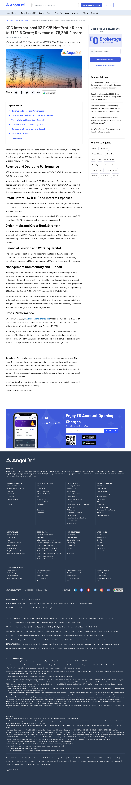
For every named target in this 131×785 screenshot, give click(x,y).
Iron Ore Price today (87, 640)
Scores (63, 758)
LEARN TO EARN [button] (12, 532)
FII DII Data (70, 553)
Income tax (100, 512)
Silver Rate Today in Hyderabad (28, 635)
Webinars (10, 502)
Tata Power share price (44, 581)
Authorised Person (103, 515)
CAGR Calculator (72, 496)
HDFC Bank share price (44, 570)
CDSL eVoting (104, 761)
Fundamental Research (14, 543)
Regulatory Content (28, 758)
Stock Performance (20, 133)
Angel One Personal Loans (47, 761)
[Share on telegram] (16, 92)
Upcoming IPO (41, 499)
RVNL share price (42, 575)
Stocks (39, 486)
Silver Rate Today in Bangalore (51, 635)
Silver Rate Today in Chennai (73, 635)
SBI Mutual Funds (46, 644)
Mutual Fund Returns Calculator (76, 518)
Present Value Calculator (74, 512)
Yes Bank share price (13, 581)
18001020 (30, 590)
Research (95, 175)
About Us (10, 491)
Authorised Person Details (45, 556)
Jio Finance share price (104, 578)
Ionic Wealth (36, 599)
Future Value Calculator (74, 502)
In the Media (10, 496)
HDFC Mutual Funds (76, 644)
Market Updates (97, 165)
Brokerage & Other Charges (15, 488)
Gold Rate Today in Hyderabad (87, 631)
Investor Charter (64, 761)
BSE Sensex (80, 618)
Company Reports (12, 548)
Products (58, 13)
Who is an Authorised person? (46, 540)
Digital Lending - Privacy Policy (27, 761)
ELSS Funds (33, 648)
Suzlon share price (12, 573)
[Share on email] (38, 92)
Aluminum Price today (41, 640)
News (49, 13)
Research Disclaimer (13, 758)
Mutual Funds (109, 165)
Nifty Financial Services (40, 618)
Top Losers (70, 551)
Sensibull (19, 608)
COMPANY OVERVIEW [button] (14, 483)
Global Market (110, 154)
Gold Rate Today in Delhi (46, 631)
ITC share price (101, 575)
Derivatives (100, 504)
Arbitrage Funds (69, 648)
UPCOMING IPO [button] (102, 532)
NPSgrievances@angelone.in (14, 741)
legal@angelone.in (58, 746)
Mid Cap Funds (91, 648)
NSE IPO (99, 535)
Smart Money (11, 537)
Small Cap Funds (56, 648)
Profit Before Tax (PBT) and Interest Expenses (32, 115)
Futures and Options (43, 502)
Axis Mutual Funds (61, 644)
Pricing (85, 13)
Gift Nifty (110, 618)
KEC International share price (37, 318)
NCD (38, 515)
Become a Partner (72, 13)
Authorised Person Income (45, 545)
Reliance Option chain (75, 627)
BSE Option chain (92, 627)
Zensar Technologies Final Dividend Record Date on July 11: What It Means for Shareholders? (106, 120)
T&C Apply (115, 758)
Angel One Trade (34, 603)
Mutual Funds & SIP (28, 13)
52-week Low (71, 545)
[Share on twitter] (27, 92)
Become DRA (41, 537)
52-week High (71, 543)
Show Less (17, 138)
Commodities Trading (103, 507)
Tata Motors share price (14, 578)
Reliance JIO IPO (102, 537)
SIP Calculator (71, 491)
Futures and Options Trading (106, 510)
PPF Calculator (72, 521)
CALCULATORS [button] (72, 483)
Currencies (40, 510)
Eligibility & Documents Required (47, 548)
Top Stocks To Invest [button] (15, 567)
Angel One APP (22, 603)
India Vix (101, 618)
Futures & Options (97, 154)
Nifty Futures (19, 622)
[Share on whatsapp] (22, 92)
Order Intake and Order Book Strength (27, 120)
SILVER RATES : (11, 635)
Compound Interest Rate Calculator (78, 504)
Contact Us (10, 494)
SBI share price (41, 578)
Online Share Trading (103, 494)
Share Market (105, 175)
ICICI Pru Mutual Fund (92, 644)
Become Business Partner (45, 535)
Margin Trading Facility (61, 603)
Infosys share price (102, 573)
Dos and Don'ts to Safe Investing (48, 758)
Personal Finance (97, 170)
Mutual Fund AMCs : (13, 644)
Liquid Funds (44, 648)
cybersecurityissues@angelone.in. (64, 744)
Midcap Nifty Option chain (57, 627)
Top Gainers (70, 548)
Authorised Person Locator (45, 559)
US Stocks (40, 504)
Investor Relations (12, 499)
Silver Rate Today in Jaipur (95, 635)
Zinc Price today (57, 640)
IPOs (99, 159)
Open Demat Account (91, 5)
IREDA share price (12, 575)
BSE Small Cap (91, 618)
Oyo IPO (99, 540)
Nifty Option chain (21, 627)
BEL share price (72, 581)
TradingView (50, 608)
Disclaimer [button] (10, 716)
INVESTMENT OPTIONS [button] (45, 483)
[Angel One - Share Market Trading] (15, 5)
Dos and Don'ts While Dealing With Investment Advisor (86, 758)
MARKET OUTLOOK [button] (73, 532)
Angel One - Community (14, 551)
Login (108, 5)
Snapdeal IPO (101, 551)
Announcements (72, 537)
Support (94, 13)
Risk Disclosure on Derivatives (25, 764)
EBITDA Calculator (72, 515)
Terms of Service (55, 750)
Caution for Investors (44, 764)
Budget (94, 148)
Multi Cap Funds (104, 648)
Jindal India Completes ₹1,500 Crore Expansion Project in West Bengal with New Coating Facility (106, 96)
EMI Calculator (71, 523)
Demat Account (102, 488)
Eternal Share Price (73, 578)
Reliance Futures (64, 622)
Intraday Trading (102, 496)
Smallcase (27, 608)
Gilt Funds (80, 648)
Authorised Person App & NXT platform (49, 553)
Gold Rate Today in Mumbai (26, 631)
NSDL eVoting (115, 761)
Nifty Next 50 (54, 618)
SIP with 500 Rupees (43, 494)
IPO (98, 502)
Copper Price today (25, 640)
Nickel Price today (71, 640)
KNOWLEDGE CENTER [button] (104, 483)
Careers (9, 504)
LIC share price (101, 581)
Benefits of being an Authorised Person (49, 543)
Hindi (93, 159)
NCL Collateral (93, 761)
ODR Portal (9, 764)
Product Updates (111, 170)
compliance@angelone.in (56, 739)
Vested (41, 608)
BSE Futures (76, 622)
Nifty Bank (25, 618)
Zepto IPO (100, 545)
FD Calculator (71, 507)
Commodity (40, 512)
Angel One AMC (25, 599)
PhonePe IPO (101, 548)
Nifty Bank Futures (33, 622)
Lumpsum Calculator (73, 494)
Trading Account (102, 491)
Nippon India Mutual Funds (111, 644)
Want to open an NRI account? (105, 65)
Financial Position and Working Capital (28, 124)
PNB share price (72, 575)
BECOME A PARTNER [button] (44, 532)
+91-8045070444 (39, 744)
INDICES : (9, 618)
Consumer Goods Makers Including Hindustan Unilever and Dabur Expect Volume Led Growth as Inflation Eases (105, 108)
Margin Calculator (72, 488)
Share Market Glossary (74, 540)
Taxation (115, 175)
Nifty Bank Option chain (38, 627)
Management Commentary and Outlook (28, 129)
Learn (41, 13)
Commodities (104, 148)
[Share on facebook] (33, 92)
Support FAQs (42, 590)
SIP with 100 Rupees (43, 491)
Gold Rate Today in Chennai (65, 631)
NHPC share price (42, 573)
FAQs (108, 758)
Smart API (73, 603)
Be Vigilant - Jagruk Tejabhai (16, 553)
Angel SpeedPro (47, 603)
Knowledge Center (12, 535)
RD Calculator (71, 510)
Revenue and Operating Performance (27, 111)
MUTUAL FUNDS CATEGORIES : (16, 648)
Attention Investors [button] (14, 658)
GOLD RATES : (10, 631)
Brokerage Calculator (73, 486)
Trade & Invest (11, 13)
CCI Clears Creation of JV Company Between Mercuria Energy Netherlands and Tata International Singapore (106, 85)
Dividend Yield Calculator (74, 499)
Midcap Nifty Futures (49, 622)
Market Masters (109, 159)
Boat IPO (100, 543)
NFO (38, 496)
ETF (38, 507)
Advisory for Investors (79, 761)
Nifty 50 (17, 618)
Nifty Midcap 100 (67, 618)
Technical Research (13, 545)
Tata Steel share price (74, 570)
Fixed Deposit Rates (85, 603)
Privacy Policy (42, 750)
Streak (35, 608)
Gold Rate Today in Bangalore (109, 631)
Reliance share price (103, 570)
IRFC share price (12, 570)
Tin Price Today (101, 640)
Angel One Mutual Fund (30, 644)
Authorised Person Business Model (47, 551)
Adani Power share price (74, 573)
